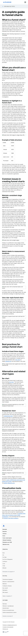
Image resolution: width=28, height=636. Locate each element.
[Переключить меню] (25, 2)
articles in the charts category (10, 518)
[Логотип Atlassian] (7, 2)
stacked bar (8, 361)
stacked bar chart (8, 416)
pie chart (18, 359)
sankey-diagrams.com (9, 483)
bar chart (11, 382)
